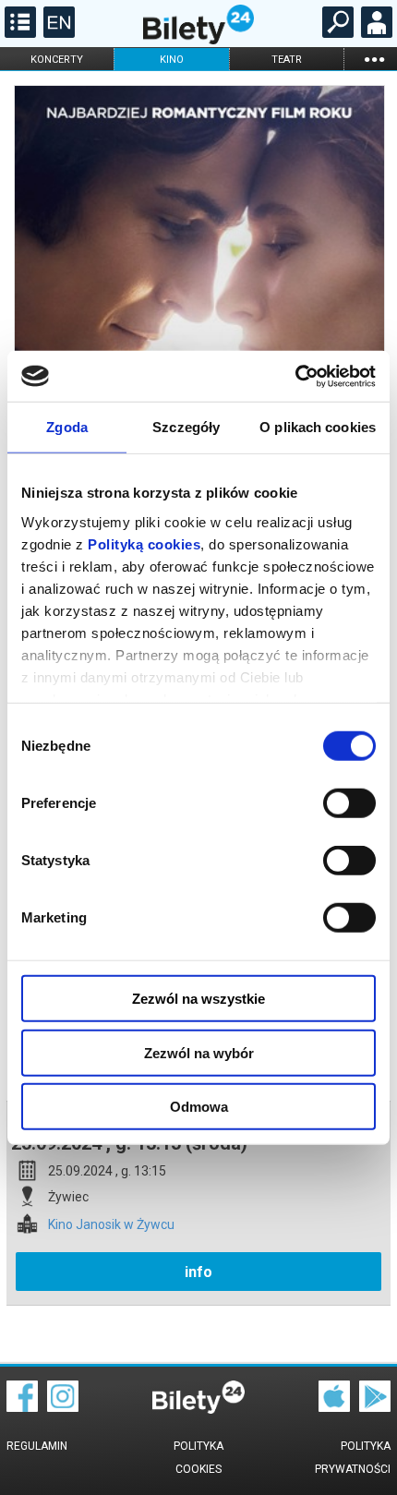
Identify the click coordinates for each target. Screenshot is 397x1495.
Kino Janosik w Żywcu (111, 1225)
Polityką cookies (144, 543)
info (198, 1272)
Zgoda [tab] (67, 427)
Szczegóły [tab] (186, 427)
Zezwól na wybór (199, 1052)
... (374, 58)
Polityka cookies (198, 1458)
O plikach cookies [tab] (317, 427)
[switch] (349, 803)
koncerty (56, 60)
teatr (286, 60)
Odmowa (199, 1107)
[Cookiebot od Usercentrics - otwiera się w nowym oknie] (295, 376)
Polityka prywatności (353, 1458)
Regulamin (36, 1446)
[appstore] (334, 1407)
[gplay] (375, 1407)
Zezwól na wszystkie (198, 999)
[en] (57, 33)
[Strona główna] (198, 39)
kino (172, 60)
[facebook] (22, 1407)
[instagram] (62, 1407)
